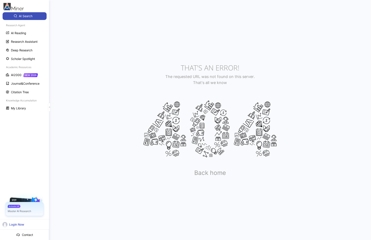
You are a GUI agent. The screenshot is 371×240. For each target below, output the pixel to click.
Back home (210, 172)
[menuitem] (25, 16)
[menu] (24, 62)
